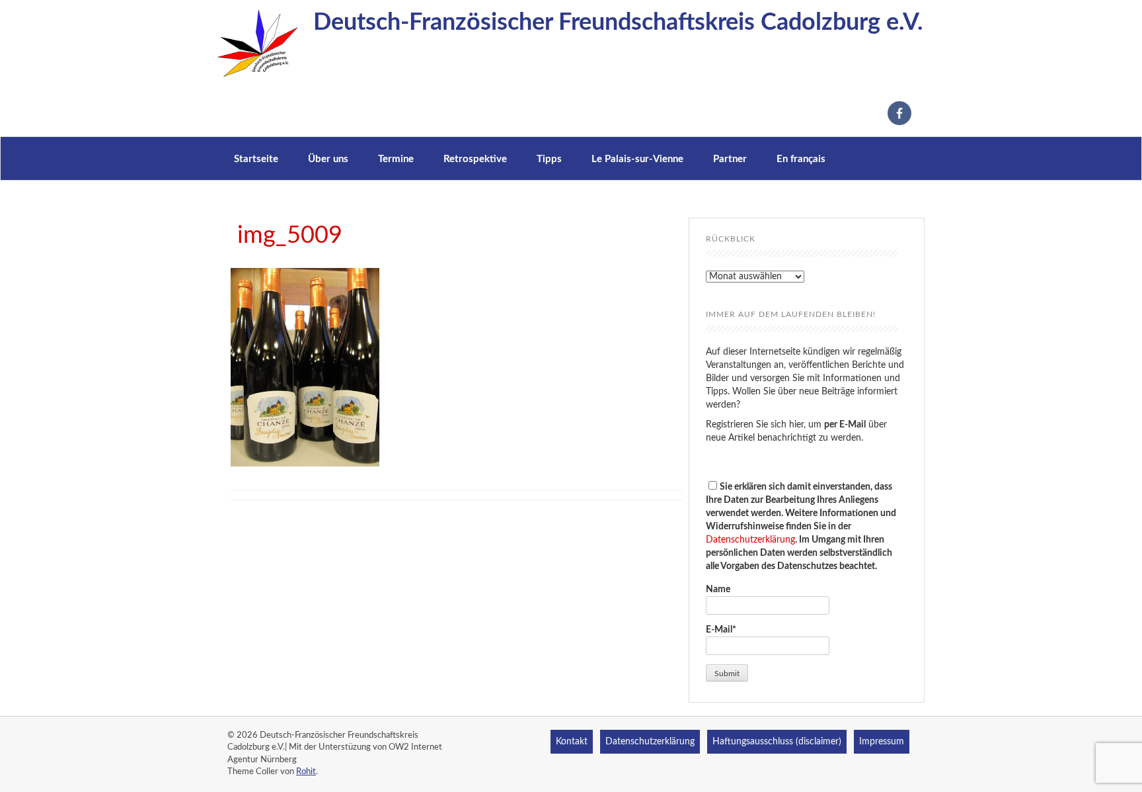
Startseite (256, 159)
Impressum (881, 741)
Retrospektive (475, 159)
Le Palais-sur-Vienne (637, 159)
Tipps (549, 159)
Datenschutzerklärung (750, 540)
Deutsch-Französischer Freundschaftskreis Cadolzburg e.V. (618, 22)
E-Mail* (721, 630)
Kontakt (572, 741)
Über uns (328, 159)
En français (801, 159)
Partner (730, 159)
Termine (396, 159)
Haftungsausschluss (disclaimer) (776, 741)
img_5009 (289, 235)
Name (718, 589)
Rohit (306, 772)
